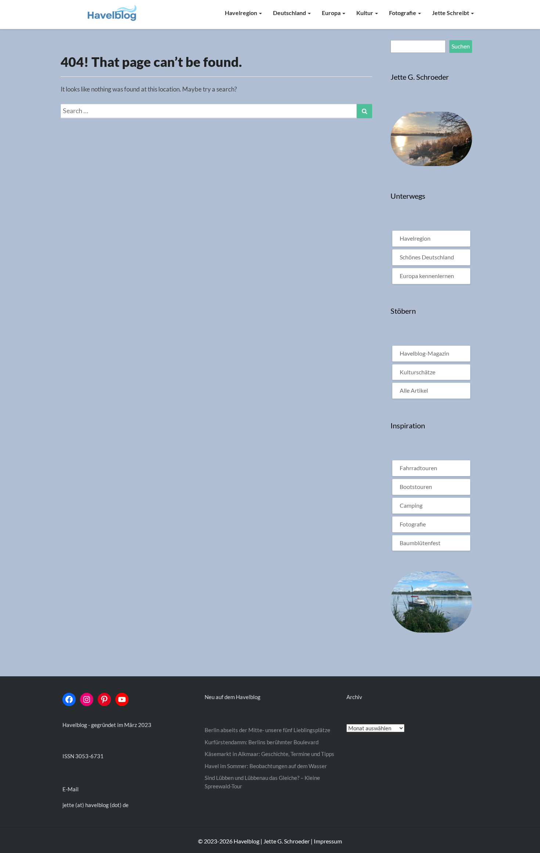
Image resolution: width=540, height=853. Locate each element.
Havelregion (241, 12)
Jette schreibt (451, 12)
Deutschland (290, 12)
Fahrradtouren (418, 467)
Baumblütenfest (420, 542)
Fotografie (403, 12)
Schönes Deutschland (427, 256)
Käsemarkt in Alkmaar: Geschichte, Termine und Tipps (269, 754)
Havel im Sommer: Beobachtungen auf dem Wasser (266, 766)
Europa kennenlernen (427, 275)
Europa (332, 12)
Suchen (460, 46)
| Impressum (326, 841)
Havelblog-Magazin (424, 353)
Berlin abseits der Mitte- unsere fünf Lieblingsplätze (267, 730)
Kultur (365, 12)
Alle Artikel (414, 390)
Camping (411, 505)
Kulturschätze (417, 371)
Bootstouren (416, 486)
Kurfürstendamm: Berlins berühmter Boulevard (261, 742)
